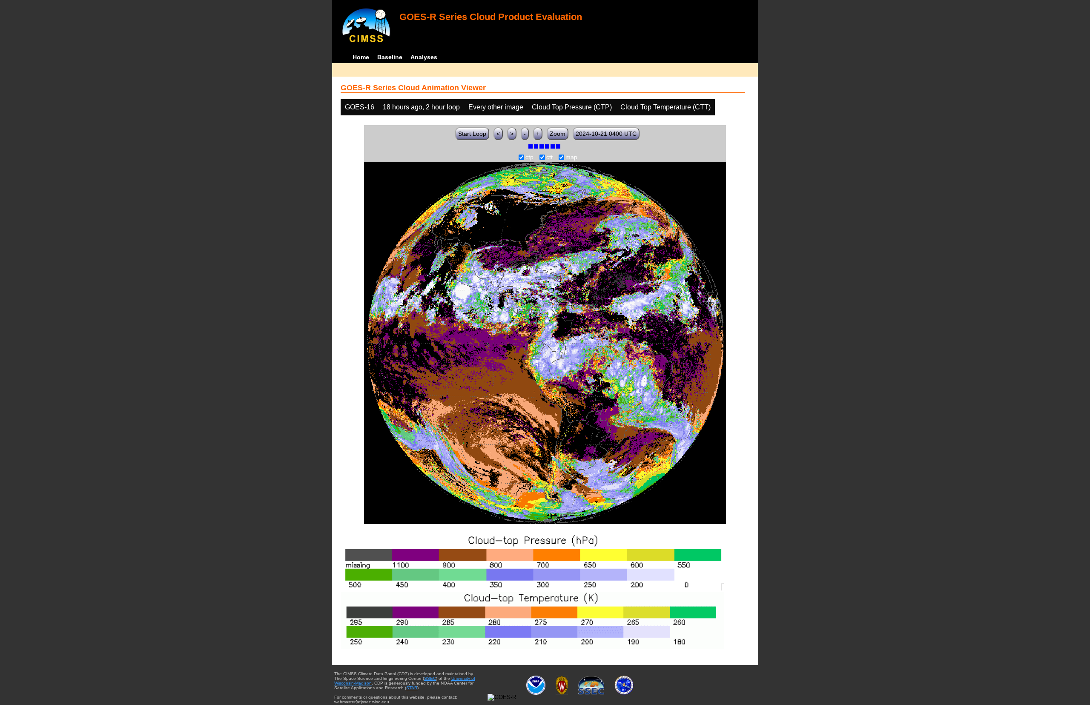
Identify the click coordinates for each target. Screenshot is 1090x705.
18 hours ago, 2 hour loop (421, 107)
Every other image (495, 107)
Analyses (423, 57)
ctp (529, 157)
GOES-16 (359, 107)
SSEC (430, 678)
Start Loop (472, 133)
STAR (411, 687)
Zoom (557, 133)
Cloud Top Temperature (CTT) (665, 107)
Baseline (389, 57)
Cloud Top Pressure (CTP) (572, 107)
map (571, 157)
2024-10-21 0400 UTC (606, 133)
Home (361, 57)
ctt (549, 157)
